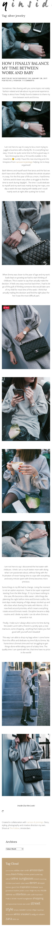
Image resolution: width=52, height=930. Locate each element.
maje (32, 890)
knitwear (34, 887)
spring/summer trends (14, 904)
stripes (16, 910)
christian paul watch (13, 883)
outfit (28, 894)
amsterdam (36, 870)
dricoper (41, 883)
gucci (14, 887)
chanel (36, 879)
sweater (22, 910)
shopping (38, 898)
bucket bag (38, 874)
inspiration (25, 886)
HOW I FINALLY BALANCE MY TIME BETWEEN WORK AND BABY (25, 68)
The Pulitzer (15, 828)
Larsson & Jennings (24, 162)
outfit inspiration (37, 894)
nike (13, 895)
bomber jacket (28, 874)
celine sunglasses (21, 878)
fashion (8, 887)
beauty (8, 874)
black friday (17, 874)
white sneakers (22, 914)
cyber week (25, 883)
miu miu (37, 890)
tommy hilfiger (31, 910)
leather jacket (19, 890)
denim (33, 883)
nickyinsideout (20, 78)
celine (8, 879)
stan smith (26, 904)
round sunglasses (24, 898)
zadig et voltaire (38, 914)
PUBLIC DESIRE (11, 898)
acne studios (10, 870)
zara (9, 918)
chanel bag (42, 879)
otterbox (21, 894)
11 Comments (28, 80)
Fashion (17, 80)
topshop (40, 910)
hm (18, 887)
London (26, 891)
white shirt (9, 914)
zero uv (15, 919)
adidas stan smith (21, 870)
